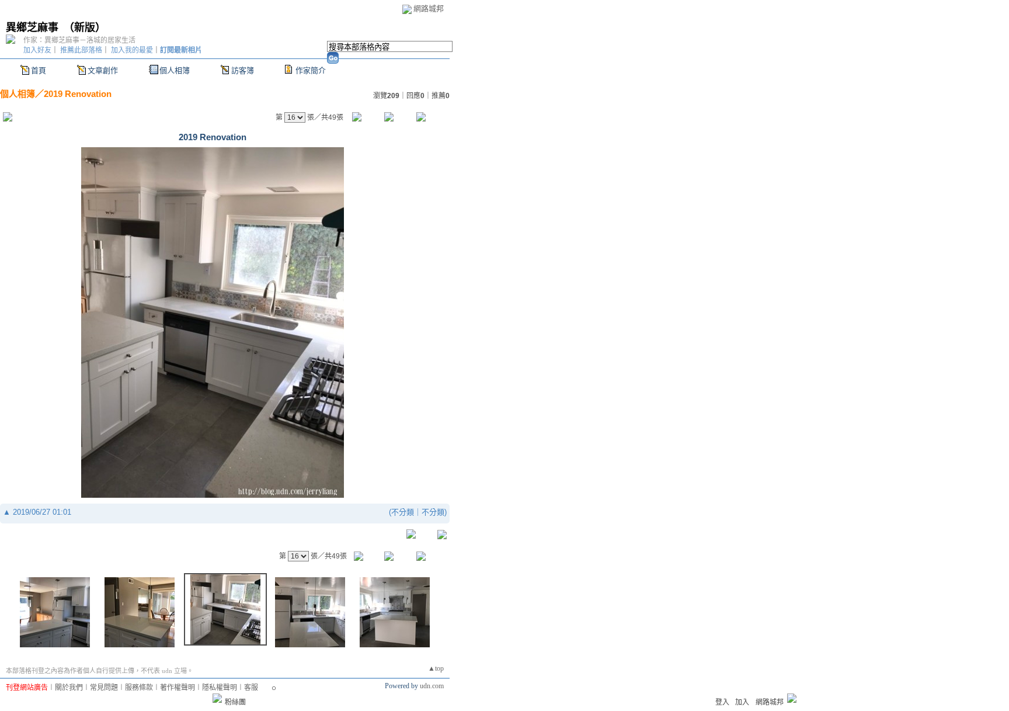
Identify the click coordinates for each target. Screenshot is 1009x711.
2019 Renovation (78, 94)
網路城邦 (428, 8)
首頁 (38, 70)
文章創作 (103, 70)
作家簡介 (310, 70)
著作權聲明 (177, 688)
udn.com (432, 686)
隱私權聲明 (219, 688)
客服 (251, 688)
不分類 (402, 512)
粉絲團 (235, 702)
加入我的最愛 (132, 50)
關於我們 (69, 688)
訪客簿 (242, 70)
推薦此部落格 (81, 50)
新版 (84, 27)
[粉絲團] (217, 698)
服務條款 (139, 688)
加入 (742, 702)
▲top (436, 668)
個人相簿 (174, 70)
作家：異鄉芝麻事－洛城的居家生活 (79, 40)
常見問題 (104, 688)
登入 (722, 702)
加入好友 (37, 50)
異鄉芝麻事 (32, 27)
